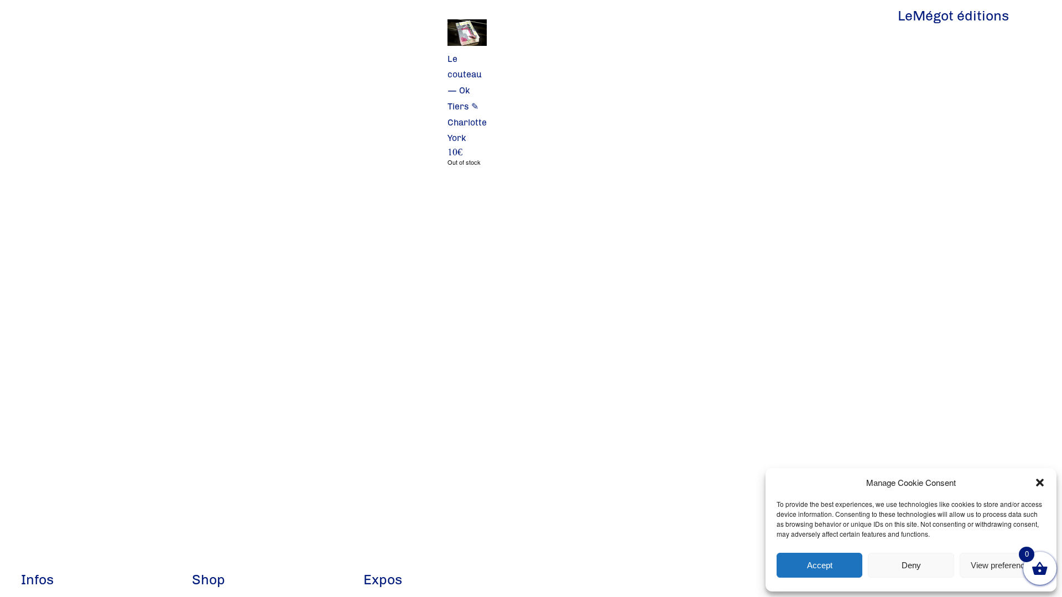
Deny (911, 565)
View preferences (1002, 565)
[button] (1039, 482)
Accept (819, 565)
